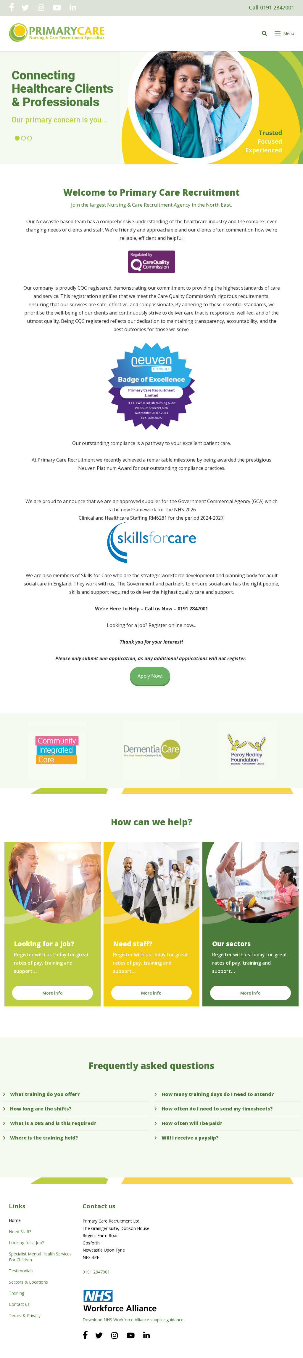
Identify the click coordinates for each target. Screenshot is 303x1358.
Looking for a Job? (26, 1242)
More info (52, 993)
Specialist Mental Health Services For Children (40, 1257)
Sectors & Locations (28, 1282)
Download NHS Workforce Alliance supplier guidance (133, 1319)
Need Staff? (20, 1231)
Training (16, 1293)
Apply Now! (150, 676)
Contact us (19, 1304)
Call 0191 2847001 (271, 7)
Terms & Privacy (25, 1315)
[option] (56, 750)
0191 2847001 (96, 1272)
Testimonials (21, 1271)
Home (15, 1220)
